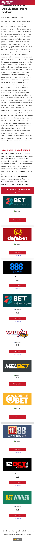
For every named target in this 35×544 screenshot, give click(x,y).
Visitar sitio (17, 220)
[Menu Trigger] (30, 3)
